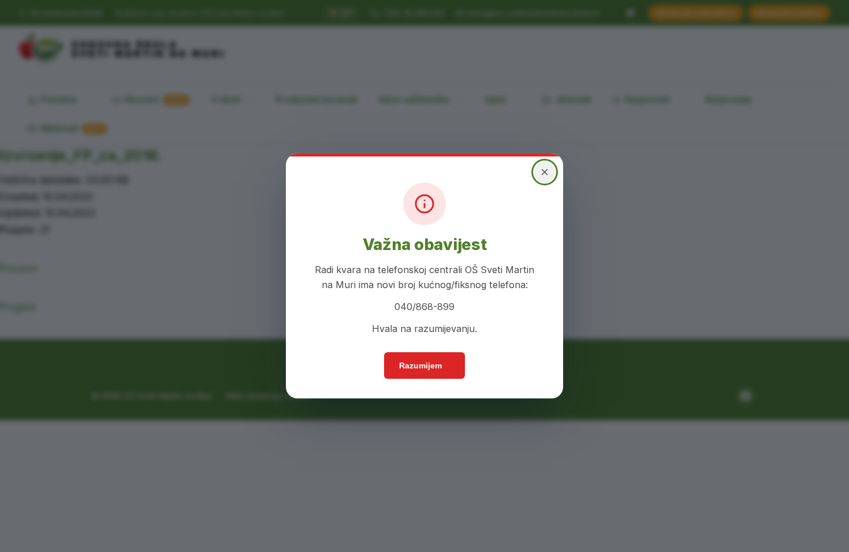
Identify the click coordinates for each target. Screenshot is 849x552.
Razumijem (420, 372)
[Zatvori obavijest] (540, 187)
